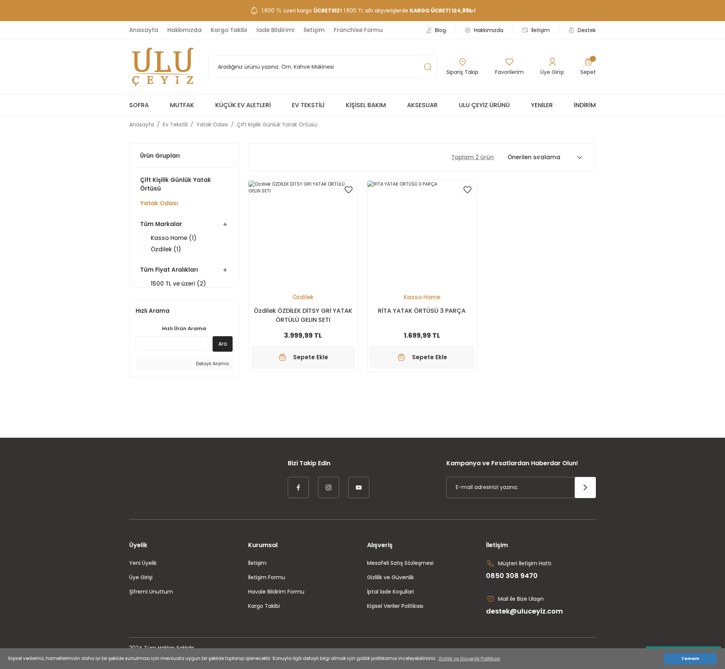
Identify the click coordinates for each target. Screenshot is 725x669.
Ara (222, 344)
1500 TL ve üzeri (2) (178, 284)
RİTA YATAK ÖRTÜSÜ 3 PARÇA (422, 310)
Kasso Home (422, 297)
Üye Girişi (141, 577)
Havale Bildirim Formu (276, 591)
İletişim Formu (266, 577)
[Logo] (162, 66)
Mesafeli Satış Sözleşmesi (400, 563)
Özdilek (302, 297)
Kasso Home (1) (174, 238)
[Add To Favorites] (348, 190)
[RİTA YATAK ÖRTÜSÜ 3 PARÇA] (422, 235)
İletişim (257, 563)
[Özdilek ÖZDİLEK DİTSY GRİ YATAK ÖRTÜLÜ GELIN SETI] (303, 235)
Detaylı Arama (212, 363)
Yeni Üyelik (143, 563)
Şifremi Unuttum (151, 591)
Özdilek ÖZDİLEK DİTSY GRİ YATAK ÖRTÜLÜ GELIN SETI (303, 315)
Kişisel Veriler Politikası (395, 606)
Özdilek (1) (166, 249)
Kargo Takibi (264, 606)
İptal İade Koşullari (390, 591)
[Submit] (585, 487)
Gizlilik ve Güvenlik (390, 577)
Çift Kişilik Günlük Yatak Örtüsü (277, 124)
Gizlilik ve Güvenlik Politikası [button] (469, 658)
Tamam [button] (690, 658)
